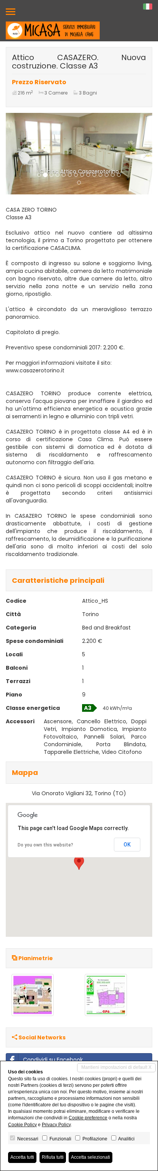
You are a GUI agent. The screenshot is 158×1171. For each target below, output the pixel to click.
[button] (17, 153)
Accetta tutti (22, 1157)
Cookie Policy (22, 1124)
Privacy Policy (56, 1124)
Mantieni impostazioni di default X (116, 1067)
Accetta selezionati (90, 1157)
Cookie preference (88, 1117)
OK (127, 845)
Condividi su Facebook (53, 1059)
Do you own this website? (45, 845)
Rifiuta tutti (53, 1157)
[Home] (53, 30)
